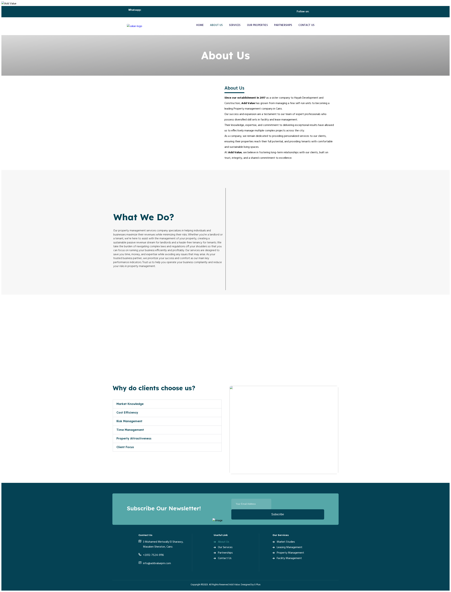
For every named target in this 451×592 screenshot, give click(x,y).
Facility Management (289, 558)
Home (200, 25)
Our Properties (257, 25)
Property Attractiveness (133, 438)
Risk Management (129, 421)
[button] (167, 404)
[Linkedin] (151, 570)
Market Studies (286, 542)
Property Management (290, 553)
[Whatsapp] (140, 14)
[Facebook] (140, 570)
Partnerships (283, 25)
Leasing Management (289, 547)
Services (234, 25)
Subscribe (277, 514)
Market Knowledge (130, 404)
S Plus (257, 584)
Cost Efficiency (127, 412)
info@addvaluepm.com (157, 563)
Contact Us (306, 25)
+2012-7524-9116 (153, 555)
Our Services (225, 547)
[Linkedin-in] (318, 11)
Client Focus (125, 447)
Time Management (130, 430)
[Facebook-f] (313, 11)
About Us (216, 25)
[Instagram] (323, 11)
